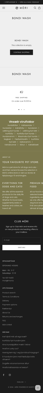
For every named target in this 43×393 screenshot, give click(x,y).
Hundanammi (8, 136)
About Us (6, 312)
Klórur (22, 145)
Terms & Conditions (10, 296)
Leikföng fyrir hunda (11, 131)
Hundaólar (7, 128)
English (20, 382)
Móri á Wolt (7, 324)
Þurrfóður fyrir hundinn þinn (13, 340)
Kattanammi (25, 142)
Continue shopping (21, 52)
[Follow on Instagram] (10, 375)
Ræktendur (7, 308)
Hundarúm (32, 128)
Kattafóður (19, 128)
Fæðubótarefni (21, 139)
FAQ (4, 320)
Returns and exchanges (12, 316)
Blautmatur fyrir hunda (27, 136)
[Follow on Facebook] (3, 375)
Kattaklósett (33, 145)
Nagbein (7, 139)
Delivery (5, 300)
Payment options (9, 304)
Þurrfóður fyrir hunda (25, 133)
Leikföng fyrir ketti (30, 131)
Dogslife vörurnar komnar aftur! (15, 363)
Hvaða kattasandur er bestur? (15, 367)
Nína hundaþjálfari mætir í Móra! (16, 344)
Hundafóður (13, 125)
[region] (21, 98)
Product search (9, 292)
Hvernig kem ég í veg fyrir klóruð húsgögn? (20, 352)
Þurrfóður (9, 133)
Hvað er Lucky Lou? (10, 348)
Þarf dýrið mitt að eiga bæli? (14, 336)
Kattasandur (27, 125)
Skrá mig (21, 247)
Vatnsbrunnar (10, 145)
